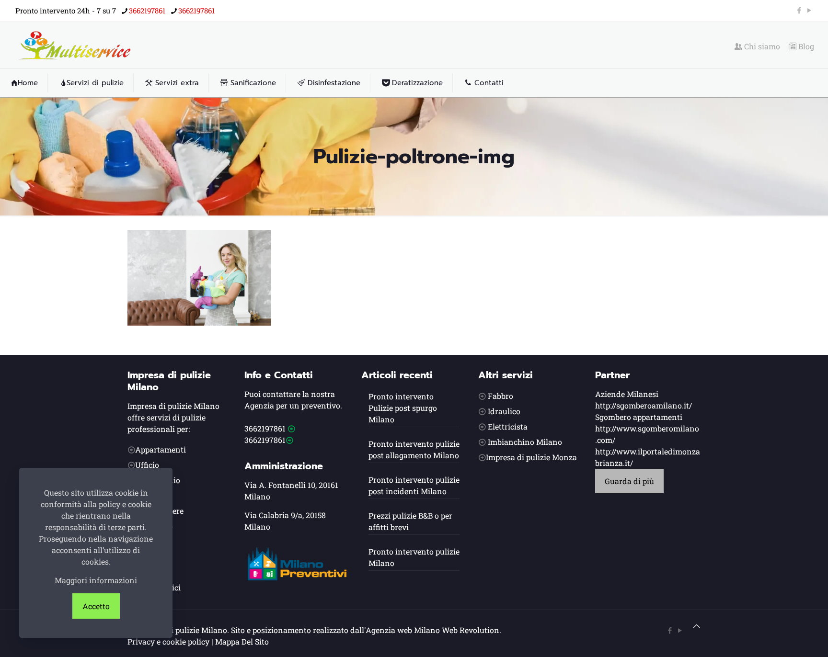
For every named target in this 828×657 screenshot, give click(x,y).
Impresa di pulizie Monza (531, 457)
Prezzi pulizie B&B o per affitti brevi (410, 521)
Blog (805, 46)
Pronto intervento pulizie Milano (414, 557)
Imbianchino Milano (525, 442)
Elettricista (508, 426)
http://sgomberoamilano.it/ (643, 405)
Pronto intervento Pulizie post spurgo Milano (402, 407)
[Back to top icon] (697, 626)
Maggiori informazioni (96, 580)
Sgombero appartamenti (638, 417)
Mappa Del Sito (242, 641)
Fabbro (500, 396)
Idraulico (504, 411)
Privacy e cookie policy (168, 641)
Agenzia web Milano (403, 630)
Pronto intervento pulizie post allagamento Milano (414, 449)
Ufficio (147, 465)
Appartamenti (160, 449)
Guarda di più (629, 481)
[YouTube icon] (809, 10)
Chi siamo (761, 46)
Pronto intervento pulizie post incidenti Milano (414, 485)
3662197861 (147, 10)
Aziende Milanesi (626, 394)
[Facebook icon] (799, 10)
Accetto (96, 606)
